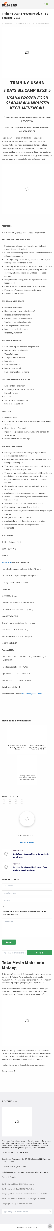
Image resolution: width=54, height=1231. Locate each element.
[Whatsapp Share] (22, 801)
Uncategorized (42, 23)
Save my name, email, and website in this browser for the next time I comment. (24, 913)
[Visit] (27, 818)
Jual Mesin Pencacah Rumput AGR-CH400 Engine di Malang (23, 1199)
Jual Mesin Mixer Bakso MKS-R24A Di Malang (18, 1189)
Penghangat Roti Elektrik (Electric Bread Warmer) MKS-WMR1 (24, 1194)
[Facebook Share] (4, 801)
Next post (16, 864)
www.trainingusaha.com (31, 693)
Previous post (18, 851)
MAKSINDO (7, 562)
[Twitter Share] (10, 801)
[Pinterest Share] (16, 801)
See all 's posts (27, 842)
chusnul (8, 23)
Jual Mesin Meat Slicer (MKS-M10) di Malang (18, 1184)
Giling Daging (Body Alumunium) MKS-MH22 (17, 1203)
